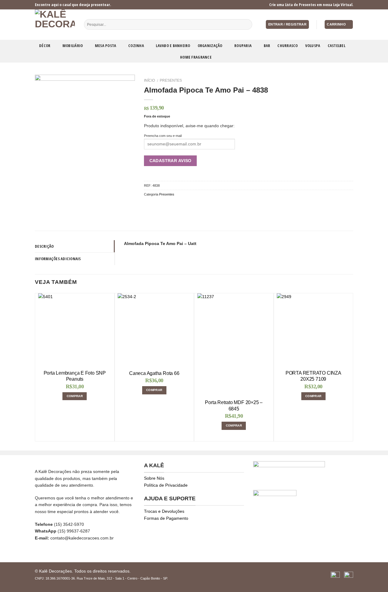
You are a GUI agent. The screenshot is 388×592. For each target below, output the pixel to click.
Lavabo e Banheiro (173, 45)
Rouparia (243, 45)
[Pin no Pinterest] (170, 205)
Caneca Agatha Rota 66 (154, 373)
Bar (267, 45)
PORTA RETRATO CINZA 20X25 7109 (313, 376)
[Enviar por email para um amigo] (162, 205)
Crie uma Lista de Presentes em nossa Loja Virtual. (311, 4)
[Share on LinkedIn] (184, 205)
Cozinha (136, 45)
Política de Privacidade (166, 485)
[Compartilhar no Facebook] (147, 205)
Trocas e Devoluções (164, 511)
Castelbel (336, 45)
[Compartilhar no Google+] (177, 205)
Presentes (171, 80)
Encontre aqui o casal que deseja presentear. (73, 4)
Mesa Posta (105, 45)
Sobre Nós (154, 478)
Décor (44, 45)
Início (149, 80)
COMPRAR (75, 396)
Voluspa (312, 45)
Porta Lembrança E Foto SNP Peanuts (75, 376)
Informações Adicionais (58, 258)
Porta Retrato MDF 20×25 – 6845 (234, 405)
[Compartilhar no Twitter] (154, 205)
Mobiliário (72, 45)
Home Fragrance (196, 57)
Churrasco (287, 45)
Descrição (44, 246)
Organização (210, 45)
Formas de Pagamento (166, 518)
